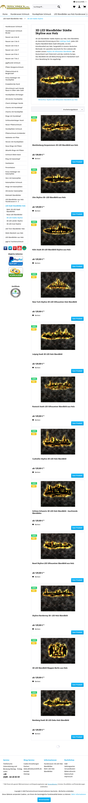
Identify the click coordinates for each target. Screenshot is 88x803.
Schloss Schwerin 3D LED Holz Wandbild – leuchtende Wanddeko (54, 512)
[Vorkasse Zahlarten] (15, 277)
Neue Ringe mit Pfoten (13, 146)
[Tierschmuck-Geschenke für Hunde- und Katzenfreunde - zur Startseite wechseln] (15, 8)
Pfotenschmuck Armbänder (15, 133)
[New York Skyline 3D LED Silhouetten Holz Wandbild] (58, 285)
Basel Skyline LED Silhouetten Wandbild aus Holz (53, 563)
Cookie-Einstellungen (31, 764)
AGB (65, 764)
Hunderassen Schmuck (13, 26)
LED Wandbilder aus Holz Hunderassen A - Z (14, 200)
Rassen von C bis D (12, 41)
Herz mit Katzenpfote (13, 178)
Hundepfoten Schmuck (13, 129)
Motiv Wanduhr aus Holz (14, 233)
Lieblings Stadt (65, 41)
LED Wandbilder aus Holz (14, 237)
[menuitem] (47, 7)
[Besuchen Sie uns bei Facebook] (5, 250)
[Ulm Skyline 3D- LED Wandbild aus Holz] (58, 180)
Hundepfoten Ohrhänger (14, 95)
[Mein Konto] (79, 7)
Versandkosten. (52, 784)
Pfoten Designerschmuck (14, 67)
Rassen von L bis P (12, 50)
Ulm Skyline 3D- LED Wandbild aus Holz (49, 197)
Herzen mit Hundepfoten (14, 142)
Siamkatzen (9, 163)
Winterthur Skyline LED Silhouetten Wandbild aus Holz (58, 100)
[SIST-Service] (24, 250)
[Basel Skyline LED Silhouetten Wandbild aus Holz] (58, 546)
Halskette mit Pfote (12, 137)
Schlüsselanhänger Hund (14, 120)
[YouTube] (19, 250)
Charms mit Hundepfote (14, 112)
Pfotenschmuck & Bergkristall (11, 72)
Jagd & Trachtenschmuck (14, 242)
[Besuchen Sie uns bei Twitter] (10, 250)
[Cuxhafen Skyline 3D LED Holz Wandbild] (58, 442)
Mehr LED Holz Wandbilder (49, 770)
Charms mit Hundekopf (13, 107)
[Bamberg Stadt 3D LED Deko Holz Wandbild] (58, 703)
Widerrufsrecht (69, 771)
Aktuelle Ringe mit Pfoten (14, 150)
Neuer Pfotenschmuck (13, 125)
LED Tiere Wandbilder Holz (15, 229)
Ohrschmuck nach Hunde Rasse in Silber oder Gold (14, 89)
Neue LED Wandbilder (14, 215)
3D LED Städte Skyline (15, 218)
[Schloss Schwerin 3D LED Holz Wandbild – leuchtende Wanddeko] (58, 494)
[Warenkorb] (84, 7)
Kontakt (26, 771)
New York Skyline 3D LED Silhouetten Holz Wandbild (54, 302)
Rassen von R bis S (12, 54)
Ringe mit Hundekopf (13, 116)
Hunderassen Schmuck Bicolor (13, 32)
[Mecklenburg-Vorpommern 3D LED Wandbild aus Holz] (58, 128)
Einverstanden (44, 800)
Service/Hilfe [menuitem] (80, 2)
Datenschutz (68, 774)
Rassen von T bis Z (12, 59)
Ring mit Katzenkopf (12, 159)
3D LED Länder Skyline (15, 221)
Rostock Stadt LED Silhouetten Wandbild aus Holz (53, 406)
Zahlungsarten (69, 766)
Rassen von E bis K (12, 46)
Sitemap (27, 774)
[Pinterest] (15, 250)
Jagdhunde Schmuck (12, 63)
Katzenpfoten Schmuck (13, 182)
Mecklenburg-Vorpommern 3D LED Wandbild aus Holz (55, 145)
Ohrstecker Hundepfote (14, 99)
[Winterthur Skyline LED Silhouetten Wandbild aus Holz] (58, 82)
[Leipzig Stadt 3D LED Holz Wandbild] (58, 337)
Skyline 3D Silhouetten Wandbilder (59, 51)
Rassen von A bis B (12, 37)
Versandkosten (69, 769)
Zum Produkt (77, 162)
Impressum (68, 776)
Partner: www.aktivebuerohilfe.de (33, 767)
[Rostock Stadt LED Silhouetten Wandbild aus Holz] (58, 389)
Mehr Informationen (78, 794)
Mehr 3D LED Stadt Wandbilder (13, 210)
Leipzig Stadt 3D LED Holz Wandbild (47, 354)
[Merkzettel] (74, 7)
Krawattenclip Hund (12, 84)
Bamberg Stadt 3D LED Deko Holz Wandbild (50, 720)
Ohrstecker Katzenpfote (14, 191)
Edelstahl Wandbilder (13, 195)
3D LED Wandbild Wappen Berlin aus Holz (50, 668)
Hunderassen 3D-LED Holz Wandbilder (53, 765)
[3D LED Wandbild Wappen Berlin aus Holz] (58, 651)
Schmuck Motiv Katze (13, 155)
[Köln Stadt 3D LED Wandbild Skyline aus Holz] (58, 232)
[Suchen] (59, 7)
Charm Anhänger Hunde (14, 103)
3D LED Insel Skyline (14, 224)
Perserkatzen (10, 167)
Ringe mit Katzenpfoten (13, 187)
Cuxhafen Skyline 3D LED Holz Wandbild (49, 459)
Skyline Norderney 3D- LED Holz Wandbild (50, 616)
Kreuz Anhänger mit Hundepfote (12, 79)
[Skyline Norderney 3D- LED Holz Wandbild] (58, 598)
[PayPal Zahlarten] (15, 265)
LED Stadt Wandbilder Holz (15, 206)
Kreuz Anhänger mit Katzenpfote (12, 173)
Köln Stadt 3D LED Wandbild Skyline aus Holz (51, 250)
